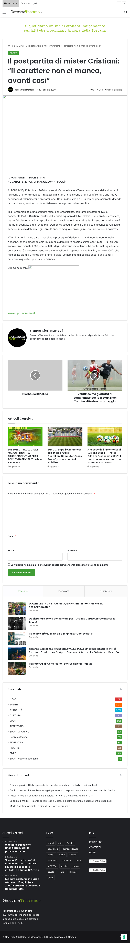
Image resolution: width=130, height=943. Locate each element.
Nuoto (76, 866)
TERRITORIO (17, 726)
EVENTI (14, 704)
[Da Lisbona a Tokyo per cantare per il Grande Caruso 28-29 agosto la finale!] (17, 623)
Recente (23, 591)
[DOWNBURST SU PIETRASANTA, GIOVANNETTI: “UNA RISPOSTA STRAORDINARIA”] (17, 608)
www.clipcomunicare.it (21, 313)
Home (13, 45)
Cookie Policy (99, 870)
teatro (61, 872)
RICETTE (14, 747)
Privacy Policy (99, 861)
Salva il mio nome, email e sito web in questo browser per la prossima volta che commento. (60, 564)
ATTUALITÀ (16, 710)
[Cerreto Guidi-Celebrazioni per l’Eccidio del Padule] (17, 668)
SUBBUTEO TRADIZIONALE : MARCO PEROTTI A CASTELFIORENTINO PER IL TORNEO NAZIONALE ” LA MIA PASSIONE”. (25, 456)
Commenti (106, 591)
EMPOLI (14, 753)
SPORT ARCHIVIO (19, 731)
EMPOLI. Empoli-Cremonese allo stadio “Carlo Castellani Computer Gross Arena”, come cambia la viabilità (65, 456)
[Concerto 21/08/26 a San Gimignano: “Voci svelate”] (17, 638)
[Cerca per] (125, 13)
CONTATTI (95, 847)
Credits (72, 937)
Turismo (73, 872)
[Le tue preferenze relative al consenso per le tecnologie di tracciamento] (124, 937)
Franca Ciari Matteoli (24, 89)
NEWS (13, 699)
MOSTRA (52, 866)
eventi (62, 854)
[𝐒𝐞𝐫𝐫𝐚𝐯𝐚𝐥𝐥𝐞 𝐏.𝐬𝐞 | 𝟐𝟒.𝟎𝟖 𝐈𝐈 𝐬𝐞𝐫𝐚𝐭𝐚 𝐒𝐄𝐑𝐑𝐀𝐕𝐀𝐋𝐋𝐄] (17, 653)
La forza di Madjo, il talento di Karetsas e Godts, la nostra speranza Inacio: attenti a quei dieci (61, 800)
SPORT (22, 45)
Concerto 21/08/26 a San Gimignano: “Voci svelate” (48, 3)
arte (60, 843)
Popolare (63, 591)
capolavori (53, 849)
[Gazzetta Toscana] (65, 27)
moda (78, 860)
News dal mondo (19, 775)
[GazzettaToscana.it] (26, 12)
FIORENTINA (17, 742)
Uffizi (50, 877)
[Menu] (4, 13)
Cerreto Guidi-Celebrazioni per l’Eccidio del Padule (60, 663)
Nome (12, 536)
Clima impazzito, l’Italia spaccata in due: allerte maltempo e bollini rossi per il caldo (54, 785)
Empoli (51, 854)
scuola (51, 872)
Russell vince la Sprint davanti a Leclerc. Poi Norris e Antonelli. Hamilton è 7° (51, 795)
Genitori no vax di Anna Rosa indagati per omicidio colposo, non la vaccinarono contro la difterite (62, 790)
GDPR (92, 852)
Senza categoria (19, 737)
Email (12, 550)
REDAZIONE (95, 842)
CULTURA (15, 715)
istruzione (66, 860)
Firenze (73, 854)
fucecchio (52, 860)
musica (64, 866)
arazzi (51, 843)
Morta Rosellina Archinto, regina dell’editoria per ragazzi (40, 806)
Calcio (70, 843)
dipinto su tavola (70, 849)
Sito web (72, 550)
